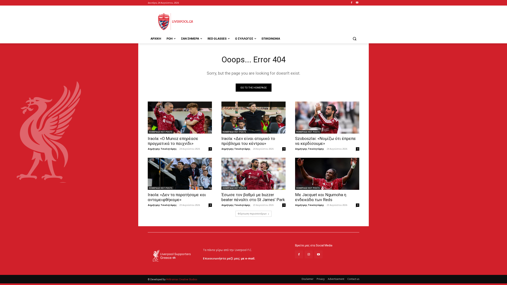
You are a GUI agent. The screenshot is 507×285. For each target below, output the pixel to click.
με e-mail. (248, 258)
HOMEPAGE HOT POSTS (160, 131)
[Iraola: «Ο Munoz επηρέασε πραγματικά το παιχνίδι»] (180, 118)
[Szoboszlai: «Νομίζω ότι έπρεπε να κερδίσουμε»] (327, 118)
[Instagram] (309, 254)
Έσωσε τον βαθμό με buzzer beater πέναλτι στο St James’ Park (253, 197)
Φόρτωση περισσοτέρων (252, 213)
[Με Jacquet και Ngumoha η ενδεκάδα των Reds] (327, 174)
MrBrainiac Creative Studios (181, 279)
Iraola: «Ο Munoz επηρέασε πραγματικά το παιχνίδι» (173, 141)
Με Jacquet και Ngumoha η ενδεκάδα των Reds (320, 197)
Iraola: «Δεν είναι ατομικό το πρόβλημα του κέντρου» (248, 141)
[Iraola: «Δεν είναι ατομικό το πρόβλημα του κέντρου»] (253, 118)
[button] (354, 38)
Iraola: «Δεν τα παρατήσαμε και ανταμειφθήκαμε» (177, 197)
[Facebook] (351, 3)
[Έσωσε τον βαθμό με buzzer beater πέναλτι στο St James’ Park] (253, 174)
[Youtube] (357, 3)
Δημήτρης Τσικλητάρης (162, 148)
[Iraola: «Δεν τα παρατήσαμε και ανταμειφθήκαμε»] (180, 174)
